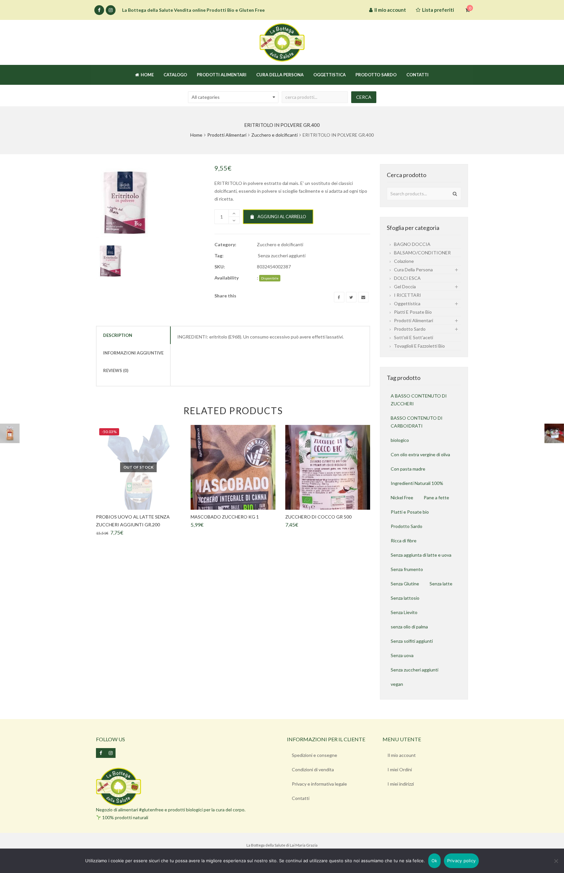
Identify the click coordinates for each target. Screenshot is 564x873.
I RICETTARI (407, 295)
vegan (397, 684)
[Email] (363, 297)
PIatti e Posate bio (410, 512)
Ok (434, 860)
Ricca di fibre (403, 540)
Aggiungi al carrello (282, 216)
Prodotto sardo (410, 329)
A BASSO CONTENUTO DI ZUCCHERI (419, 399)
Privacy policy (461, 860)
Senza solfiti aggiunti (412, 641)
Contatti (300, 798)
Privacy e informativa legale (319, 784)
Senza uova (402, 655)
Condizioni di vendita (313, 769)
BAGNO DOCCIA (412, 244)
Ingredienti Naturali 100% (417, 483)
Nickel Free (402, 497)
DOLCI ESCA (407, 278)
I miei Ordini (399, 769)
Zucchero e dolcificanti (274, 135)
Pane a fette (436, 497)
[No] (556, 861)
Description (117, 335)
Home (196, 135)
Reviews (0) (115, 370)
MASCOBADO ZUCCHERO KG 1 (225, 516)
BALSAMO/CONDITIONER (422, 252)
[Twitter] (351, 297)
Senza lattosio (405, 598)
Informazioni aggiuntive (133, 352)
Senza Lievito (404, 612)
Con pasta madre (408, 469)
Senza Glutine (405, 583)
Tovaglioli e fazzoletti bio (419, 346)
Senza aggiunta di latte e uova (421, 555)
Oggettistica (407, 303)
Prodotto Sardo (406, 526)
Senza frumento (407, 569)
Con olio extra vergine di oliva (420, 454)
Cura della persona (413, 269)
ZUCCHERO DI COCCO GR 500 (318, 516)
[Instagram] (111, 10)
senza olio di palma (409, 626)
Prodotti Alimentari (226, 135)
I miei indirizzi (400, 784)
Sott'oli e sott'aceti (413, 337)
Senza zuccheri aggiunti (282, 255)
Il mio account (401, 755)
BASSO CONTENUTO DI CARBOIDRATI (417, 422)
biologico (400, 440)
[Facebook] (99, 10)
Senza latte (441, 583)
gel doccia (405, 286)
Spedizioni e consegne (314, 755)
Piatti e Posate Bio (413, 312)
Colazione (404, 261)
